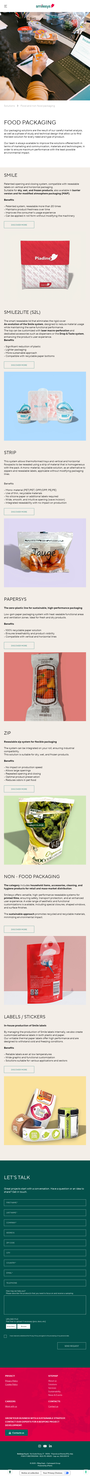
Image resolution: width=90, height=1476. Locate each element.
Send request (72, 1346)
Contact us (53, 1406)
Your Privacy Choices (52, 1473)
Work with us (11, 1406)
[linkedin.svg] (50, 1446)
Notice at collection (30, 1473)
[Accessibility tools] (10, 1472)
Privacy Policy (11, 1381)
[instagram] (39, 1446)
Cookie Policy (11, 1384)
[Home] (45, 6)
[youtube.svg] (45, 1446)
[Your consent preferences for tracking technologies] (86, 1472)
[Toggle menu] (5, 6)
